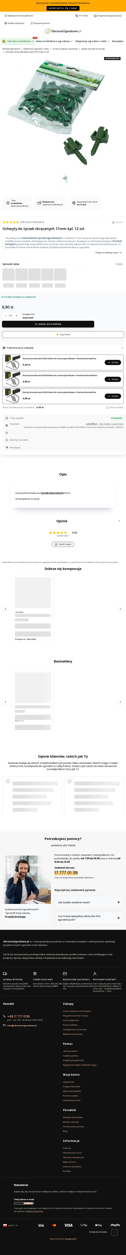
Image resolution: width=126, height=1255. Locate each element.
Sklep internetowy (62, 1239)
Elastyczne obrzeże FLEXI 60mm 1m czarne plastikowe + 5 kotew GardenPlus (59, 392)
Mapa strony (69, 1162)
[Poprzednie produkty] (5, 609)
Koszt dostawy (70, 1024)
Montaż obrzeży (71, 1122)
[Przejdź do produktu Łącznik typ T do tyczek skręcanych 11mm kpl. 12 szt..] (33, 601)
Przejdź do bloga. (15, 916)
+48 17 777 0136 (18, 1016)
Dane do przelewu (72, 1166)
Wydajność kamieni (73, 1117)
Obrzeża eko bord (72, 1152)
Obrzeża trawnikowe (73, 1157)
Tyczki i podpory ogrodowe (65, 49)
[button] (63, 520)
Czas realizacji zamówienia (77, 1011)
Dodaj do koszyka (50, 324)
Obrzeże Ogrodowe (11, 49)
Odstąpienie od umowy (75, 1029)
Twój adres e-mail (24, 1199)
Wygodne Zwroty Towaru (75, 1015)
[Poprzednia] (3, 6)
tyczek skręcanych (52, 493)
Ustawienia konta (72, 1100)
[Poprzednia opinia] (5, 795)
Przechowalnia (70, 1095)
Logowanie (68, 1082)
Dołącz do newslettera (28, 1203)
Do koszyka (33, 633)
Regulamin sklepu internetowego (80, 1064)
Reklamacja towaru (73, 1034)
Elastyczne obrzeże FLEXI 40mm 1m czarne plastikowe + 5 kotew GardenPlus (59, 359)
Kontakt (67, 1171)
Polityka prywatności (73, 1060)
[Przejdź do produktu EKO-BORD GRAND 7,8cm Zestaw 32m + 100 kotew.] (33, 696)
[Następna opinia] (120, 795)
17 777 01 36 (66, 872)
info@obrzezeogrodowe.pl (109, 15)
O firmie (67, 1148)
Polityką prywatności (34, 1211)
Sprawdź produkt (103, 807)
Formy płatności (71, 1020)
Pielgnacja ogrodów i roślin (36, 49)
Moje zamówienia (72, 1091)
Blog (65, 1131)
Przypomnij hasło (71, 1086)
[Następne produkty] (120, 609)
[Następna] (122, 6)
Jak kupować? (70, 1051)
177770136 (83, 15)
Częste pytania (70, 1055)
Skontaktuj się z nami (63, 8)
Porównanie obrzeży (73, 1126)
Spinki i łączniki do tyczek (93, 49)
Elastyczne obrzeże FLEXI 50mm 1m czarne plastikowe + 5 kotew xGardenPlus (60, 375)
